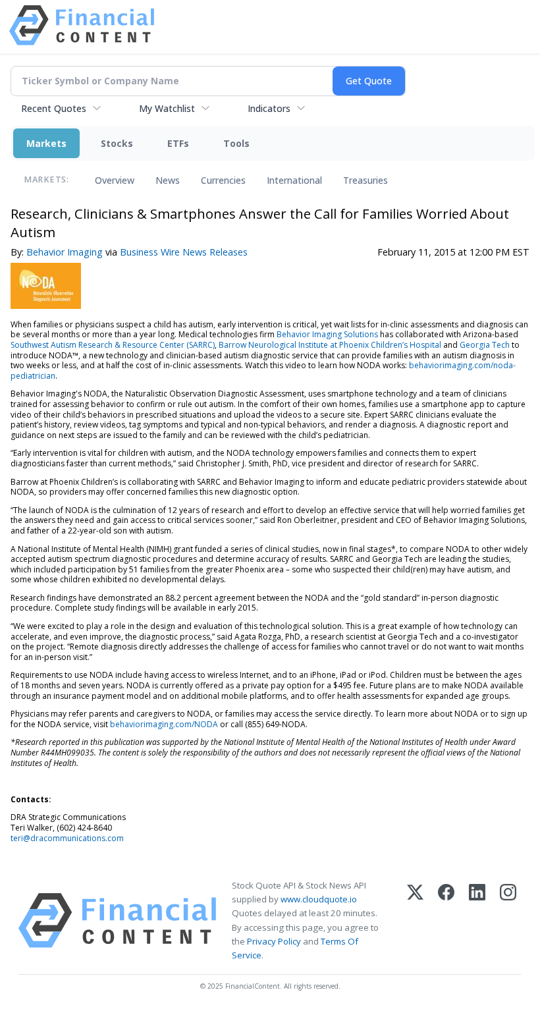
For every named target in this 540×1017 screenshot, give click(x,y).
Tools (236, 143)
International (294, 180)
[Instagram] (508, 920)
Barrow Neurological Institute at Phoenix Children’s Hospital (330, 344)
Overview (114, 180)
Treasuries (365, 180)
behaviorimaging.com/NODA (164, 724)
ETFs (178, 143)
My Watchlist (167, 108)
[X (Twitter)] (415, 920)
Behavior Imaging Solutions (327, 334)
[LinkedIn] (477, 920)
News (167, 180)
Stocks (117, 143)
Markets (46, 143)
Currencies (223, 180)
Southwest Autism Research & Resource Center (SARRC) (113, 344)
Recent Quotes (53, 108)
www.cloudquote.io (319, 899)
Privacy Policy (274, 941)
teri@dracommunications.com (67, 838)
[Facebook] (446, 920)
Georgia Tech (485, 344)
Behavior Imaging (64, 252)
